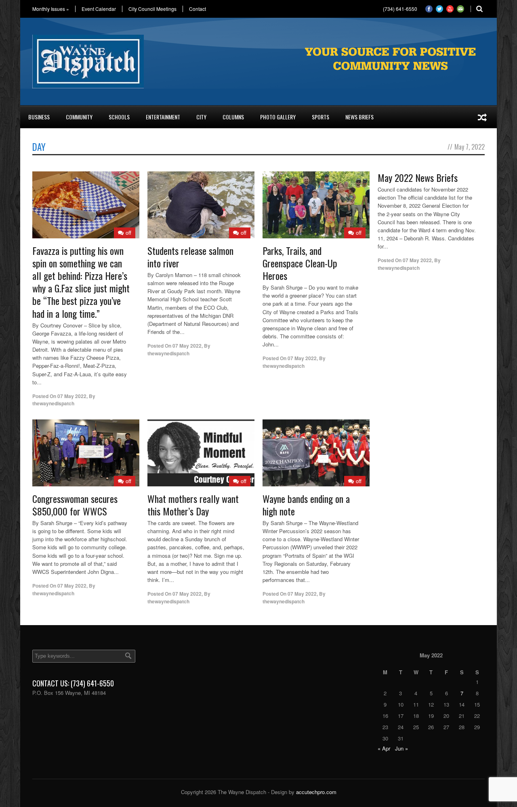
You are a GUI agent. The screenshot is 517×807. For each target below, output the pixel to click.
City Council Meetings (152, 9)
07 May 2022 (71, 396)
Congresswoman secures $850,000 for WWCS (75, 504)
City (201, 117)
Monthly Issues (50, 9)
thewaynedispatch (53, 403)
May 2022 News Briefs (418, 177)
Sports (320, 117)
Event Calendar (99, 9)
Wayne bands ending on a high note (306, 504)
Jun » (401, 748)
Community (79, 117)
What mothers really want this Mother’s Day (193, 504)
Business (39, 117)
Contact (197, 9)
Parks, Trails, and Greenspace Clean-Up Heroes (300, 263)
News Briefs (359, 117)
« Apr (384, 748)
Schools (119, 117)
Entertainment (163, 117)
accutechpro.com (316, 792)
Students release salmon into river (190, 256)
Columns (233, 117)
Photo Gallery (278, 117)
